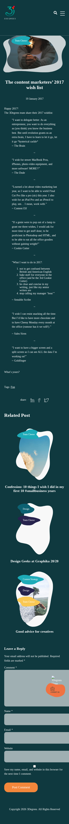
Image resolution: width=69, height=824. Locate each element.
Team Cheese (21, 40)
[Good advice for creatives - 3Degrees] (34, 624)
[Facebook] (39, 400)
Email (8, 729)
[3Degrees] (10, 18)
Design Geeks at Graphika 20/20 (34, 561)
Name (8, 711)
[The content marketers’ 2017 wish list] (34, 68)
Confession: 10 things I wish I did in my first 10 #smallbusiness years (34, 489)
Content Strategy (30, 579)
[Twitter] (46, 400)
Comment (10, 667)
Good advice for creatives (34, 631)
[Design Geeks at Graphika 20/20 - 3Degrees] (34, 554)
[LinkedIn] (32, 400)
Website (8, 748)
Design (26, 509)
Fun (13, 387)
